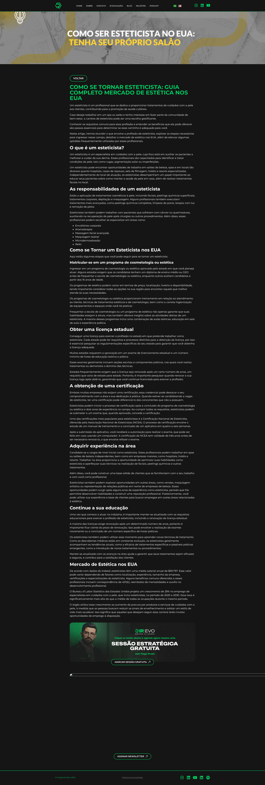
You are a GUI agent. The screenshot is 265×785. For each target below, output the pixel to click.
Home (79, 6)
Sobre (89, 6)
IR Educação (116, 6)
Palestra (141, 6)
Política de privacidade (132, 777)
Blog (129, 6)
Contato (101, 6)
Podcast (154, 6)
